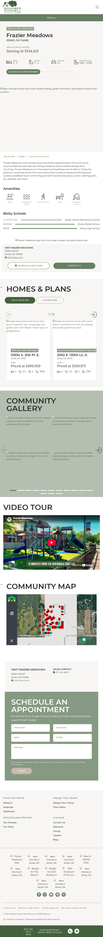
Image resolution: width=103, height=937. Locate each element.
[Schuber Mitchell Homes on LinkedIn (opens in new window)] (64, 894)
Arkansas (8, 807)
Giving (56, 831)
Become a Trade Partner (29, 908)
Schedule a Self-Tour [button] (29, 265)
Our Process (10, 822)
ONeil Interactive (53, 919)
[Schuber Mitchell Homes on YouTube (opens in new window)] (51, 894)
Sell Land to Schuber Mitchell (73, 908)
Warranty (58, 827)
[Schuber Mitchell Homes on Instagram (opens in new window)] (45, 894)
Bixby (22, 156)
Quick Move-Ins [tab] (20, 300)
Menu (52, 18)
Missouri (8, 803)
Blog (55, 839)
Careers (57, 835)
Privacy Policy (9, 908)
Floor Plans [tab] (50, 300)
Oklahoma (9, 156)
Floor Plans (59, 807)
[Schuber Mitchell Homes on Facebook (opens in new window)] (39, 894)
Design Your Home (63, 803)
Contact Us (59, 822)
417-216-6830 (62, 672)
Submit (21, 771)
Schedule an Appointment (23, 72)
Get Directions (15, 257)
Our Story (8, 827)
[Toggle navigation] (97, 7)
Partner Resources (50, 908)
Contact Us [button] (74, 265)
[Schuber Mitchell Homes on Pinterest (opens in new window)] (57, 894)
